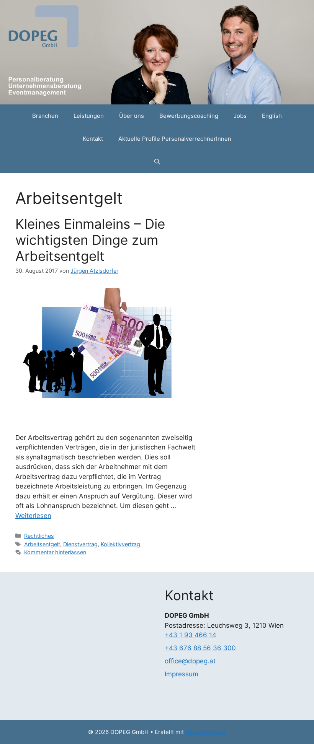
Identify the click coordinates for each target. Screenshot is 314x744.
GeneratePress (205, 732)
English (272, 115)
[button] (157, 161)
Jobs (240, 115)
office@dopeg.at (190, 661)
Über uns (131, 115)
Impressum (181, 674)
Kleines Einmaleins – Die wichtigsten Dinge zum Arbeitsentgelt (90, 240)
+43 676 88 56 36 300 (200, 648)
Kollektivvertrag (120, 544)
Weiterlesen (33, 515)
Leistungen (89, 115)
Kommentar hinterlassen (55, 552)
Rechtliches (39, 535)
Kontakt (93, 138)
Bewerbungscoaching (188, 115)
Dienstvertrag (80, 544)
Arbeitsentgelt (42, 544)
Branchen (45, 115)
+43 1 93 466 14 (190, 635)
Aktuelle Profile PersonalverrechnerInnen (174, 138)
